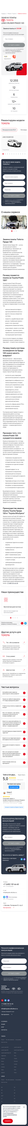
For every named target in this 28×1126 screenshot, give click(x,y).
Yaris (15, 1069)
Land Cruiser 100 (4, 1050)
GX (1, 1090)
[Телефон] (2, 1000)
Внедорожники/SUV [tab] (9, 130)
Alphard (3, 1072)
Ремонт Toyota (12, 13)
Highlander (3, 1055)
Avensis (3, 1067)
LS (1, 1098)
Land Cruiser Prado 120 (6, 1053)
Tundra (15, 1058)
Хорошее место (7, 58)
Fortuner (16, 1061)
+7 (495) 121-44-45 (12, 583)
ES (1, 1093)
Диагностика (10, 670)
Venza (2, 1061)
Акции (3, 1024)
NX (1, 1087)
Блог (2, 1027)
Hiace (15, 1072)
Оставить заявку (14, 45)
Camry (2, 1064)
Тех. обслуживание (12, 642)
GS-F (2, 1095)
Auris (15, 1067)
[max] (7, 897)
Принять (8, 1121)
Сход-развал (10, 656)
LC (1, 1101)
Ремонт (3, 1039)
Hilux (15, 1055)
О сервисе (4, 1021)
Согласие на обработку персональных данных (14, 49)
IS (14, 1095)
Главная (3, 13)
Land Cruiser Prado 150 (19, 1050)
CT (14, 1101)
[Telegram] (5, 1000)
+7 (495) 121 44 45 (11, 884)
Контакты (4, 1030)
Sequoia (3, 1058)
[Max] (24, 859)
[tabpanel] (14, 145)
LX (14, 1090)
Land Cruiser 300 (7, 137)
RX (14, 1087)
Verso (2, 1069)
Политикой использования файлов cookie (10, 1114)
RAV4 (15, 1053)
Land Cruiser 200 (17, 1047)
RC (14, 1098)
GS (14, 1093)
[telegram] (4, 897)
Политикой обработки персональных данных (13, 52)
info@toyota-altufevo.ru (10, 892)
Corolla (15, 1064)
